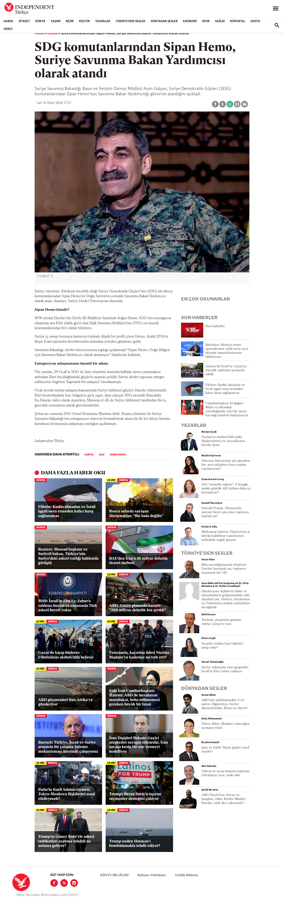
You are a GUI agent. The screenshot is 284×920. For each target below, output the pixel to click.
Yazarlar (102, 21)
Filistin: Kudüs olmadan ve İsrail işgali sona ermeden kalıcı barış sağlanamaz (66, 511)
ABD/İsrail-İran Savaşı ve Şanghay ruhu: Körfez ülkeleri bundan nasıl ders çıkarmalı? (223, 799)
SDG (102, 454)
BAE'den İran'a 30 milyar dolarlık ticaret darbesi (138, 561)
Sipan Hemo (118, 454)
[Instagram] (74, 883)
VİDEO (8, 29)
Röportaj (237, 21)
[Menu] (275, 8)
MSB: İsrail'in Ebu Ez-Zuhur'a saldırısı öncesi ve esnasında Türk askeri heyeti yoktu (67, 605)
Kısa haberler (215, 326)
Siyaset (24, 21)
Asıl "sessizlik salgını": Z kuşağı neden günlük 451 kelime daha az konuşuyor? (225, 488)
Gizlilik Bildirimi (186, 875)
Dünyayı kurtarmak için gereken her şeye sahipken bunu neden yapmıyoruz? (225, 465)
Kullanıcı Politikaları (152, 875)
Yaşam (56, 21)
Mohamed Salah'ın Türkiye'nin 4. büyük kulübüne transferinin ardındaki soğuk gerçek (225, 536)
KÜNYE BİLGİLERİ (114, 875)
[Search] (277, 25)
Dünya (40, 21)
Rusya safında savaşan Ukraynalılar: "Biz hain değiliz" (136, 514)
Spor (206, 21)
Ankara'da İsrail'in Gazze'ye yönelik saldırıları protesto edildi (226, 370)
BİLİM (70, 21)
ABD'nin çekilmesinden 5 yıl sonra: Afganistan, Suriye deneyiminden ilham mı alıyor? (224, 704)
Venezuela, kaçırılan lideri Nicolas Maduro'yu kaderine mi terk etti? (139, 655)
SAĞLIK (220, 21)
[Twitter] (64, 883)
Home (39, 33)
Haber (8, 21)
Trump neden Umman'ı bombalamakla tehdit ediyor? (134, 844)
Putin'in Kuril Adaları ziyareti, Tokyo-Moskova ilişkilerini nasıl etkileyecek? (66, 794)
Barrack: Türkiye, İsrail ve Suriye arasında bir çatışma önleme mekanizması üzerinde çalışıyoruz (68, 747)
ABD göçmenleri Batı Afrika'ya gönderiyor (65, 702)
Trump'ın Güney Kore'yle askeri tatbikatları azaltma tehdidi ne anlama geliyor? (66, 841)
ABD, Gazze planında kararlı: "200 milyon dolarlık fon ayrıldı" (137, 608)
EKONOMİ (190, 21)
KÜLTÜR (84, 21)
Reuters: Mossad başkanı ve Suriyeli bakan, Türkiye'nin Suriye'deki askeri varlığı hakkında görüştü (68, 556)
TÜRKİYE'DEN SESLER (130, 21)
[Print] (244, 104)
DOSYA (255, 21)
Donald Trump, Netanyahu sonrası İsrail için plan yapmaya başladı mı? (225, 512)
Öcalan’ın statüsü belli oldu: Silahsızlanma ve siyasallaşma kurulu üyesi (223, 441)
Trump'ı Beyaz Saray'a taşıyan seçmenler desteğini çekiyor (135, 796)
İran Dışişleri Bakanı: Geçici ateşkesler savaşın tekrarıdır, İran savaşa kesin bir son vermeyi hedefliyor (138, 745)
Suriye (89, 454)
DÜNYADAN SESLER (164, 21)
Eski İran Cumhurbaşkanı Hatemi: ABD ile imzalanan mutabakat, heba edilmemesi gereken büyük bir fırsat (134, 697)
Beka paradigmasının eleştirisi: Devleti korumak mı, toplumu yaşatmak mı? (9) (224, 568)
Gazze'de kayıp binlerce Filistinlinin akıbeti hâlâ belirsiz (66, 655)
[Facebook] (54, 883)
